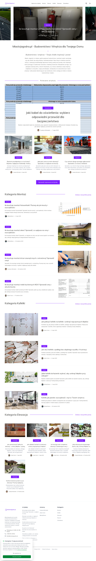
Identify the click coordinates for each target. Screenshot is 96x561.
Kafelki (54, 3)
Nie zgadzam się (17, 553)
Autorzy (42, 507)
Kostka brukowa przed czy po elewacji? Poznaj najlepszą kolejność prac (29, 523)
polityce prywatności (22, 549)
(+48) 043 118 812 (11, 533)
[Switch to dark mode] (90, 3)
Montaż (44, 3)
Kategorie (60, 507)
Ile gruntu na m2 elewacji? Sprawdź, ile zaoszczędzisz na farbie (29, 529)
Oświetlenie (66, 3)
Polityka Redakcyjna (46, 549)
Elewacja (59, 3)
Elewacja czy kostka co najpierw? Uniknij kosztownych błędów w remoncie (30, 518)
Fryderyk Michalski (44, 510)
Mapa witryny (54, 549)
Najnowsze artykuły (36, 3)
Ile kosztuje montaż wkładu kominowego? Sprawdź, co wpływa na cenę (30, 512)
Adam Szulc (42, 512)
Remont (49, 3)
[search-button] (86, 3)
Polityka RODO (37, 549)
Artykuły (25, 507)
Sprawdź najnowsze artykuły (48, 182)
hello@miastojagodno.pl (12, 536)
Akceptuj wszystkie (17, 556)
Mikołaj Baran (43, 515)
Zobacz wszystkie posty (83, 195)
